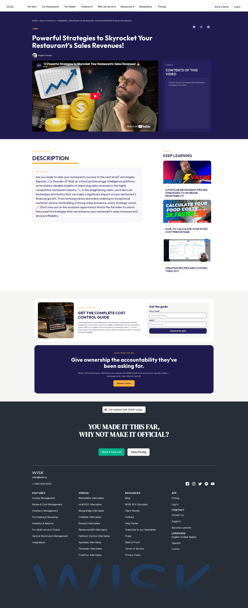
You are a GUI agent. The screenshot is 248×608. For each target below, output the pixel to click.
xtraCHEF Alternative (90, 504)
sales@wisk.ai (39, 477)
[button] (86, 6)
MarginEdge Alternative (91, 510)
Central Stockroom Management (50, 536)
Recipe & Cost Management (47, 504)
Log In (175, 504)
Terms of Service (134, 548)
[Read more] (187, 179)
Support (176, 521)
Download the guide (178, 331)
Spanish (176, 543)
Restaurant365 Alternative (93, 529)
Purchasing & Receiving (45, 517)
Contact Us (178, 515)
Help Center (131, 523)
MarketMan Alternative (91, 498)
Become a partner (181, 527)
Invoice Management (43, 498)
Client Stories (132, 510)
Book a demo (222, 6)
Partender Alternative (90, 548)
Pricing (175, 498)
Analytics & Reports (43, 523)
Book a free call (111, 452)
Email (152, 320)
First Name (154, 311)
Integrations (38, 542)
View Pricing (138, 452)
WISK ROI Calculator (136, 504)
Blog (127, 498)
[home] (10, 6)
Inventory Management (45, 510)
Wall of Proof (132, 542)
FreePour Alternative (90, 555)
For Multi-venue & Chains (46, 529)
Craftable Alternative (90, 517)
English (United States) (184, 537)
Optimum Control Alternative (94, 536)
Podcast (129, 517)
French (176, 549)
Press (128, 536)
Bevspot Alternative (89, 523)
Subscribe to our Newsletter (140, 529)
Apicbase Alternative (90, 542)
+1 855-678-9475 (42, 483)
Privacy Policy (133, 555)
